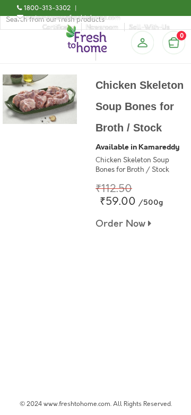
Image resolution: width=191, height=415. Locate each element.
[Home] (86, 29)
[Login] (142, 42)
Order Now (122, 223)
